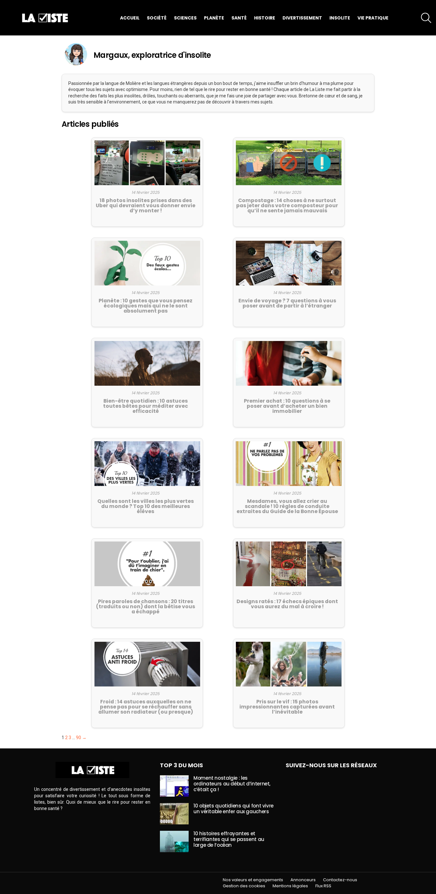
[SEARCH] (426, 18)
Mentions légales (290, 886)
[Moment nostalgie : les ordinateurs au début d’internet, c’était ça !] (174, 786)
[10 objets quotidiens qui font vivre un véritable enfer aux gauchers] (174, 813)
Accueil (129, 18)
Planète (214, 18)
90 (78, 737)
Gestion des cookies (244, 886)
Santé (239, 18)
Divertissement (302, 18)
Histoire (264, 18)
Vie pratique (372, 18)
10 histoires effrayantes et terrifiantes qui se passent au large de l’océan (228, 839)
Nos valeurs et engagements (253, 880)
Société (157, 18)
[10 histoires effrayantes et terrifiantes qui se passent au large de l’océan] (174, 841)
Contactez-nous (340, 880)
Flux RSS (323, 886)
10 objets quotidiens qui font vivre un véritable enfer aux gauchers (233, 808)
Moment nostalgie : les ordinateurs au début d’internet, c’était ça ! (231, 784)
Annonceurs (303, 880)
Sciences (185, 18)
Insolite (339, 18)
